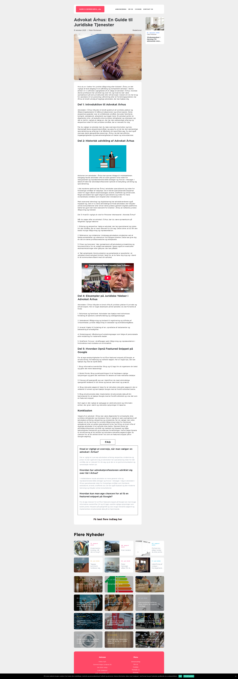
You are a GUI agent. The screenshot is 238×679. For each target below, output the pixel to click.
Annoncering (120, 9)
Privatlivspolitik (188, 676)
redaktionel (137, 30)
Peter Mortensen (95, 30)
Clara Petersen (151, 34)
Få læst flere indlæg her (108, 519)
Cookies (138, 9)
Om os (130, 9)
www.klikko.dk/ (104, 673)
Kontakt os (148, 9)
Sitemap (135, 672)
